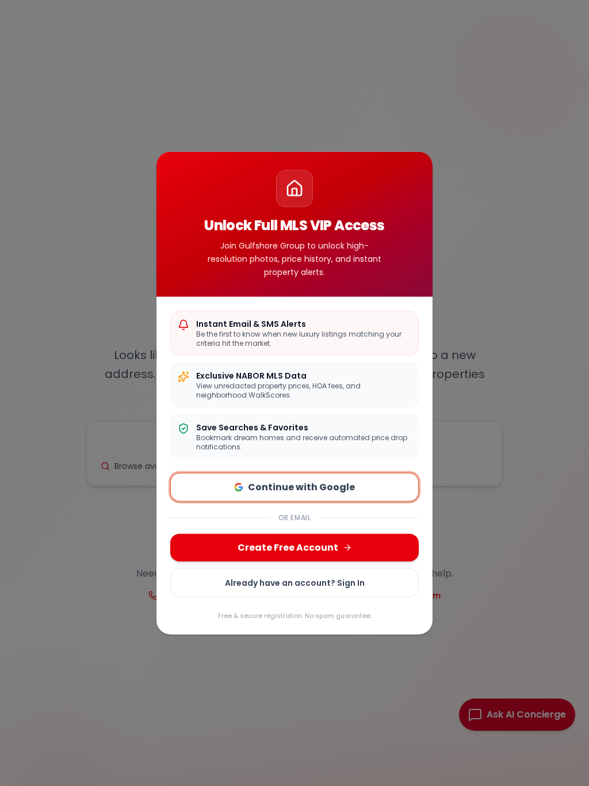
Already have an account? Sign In (295, 583)
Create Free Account (288, 547)
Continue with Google (301, 487)
